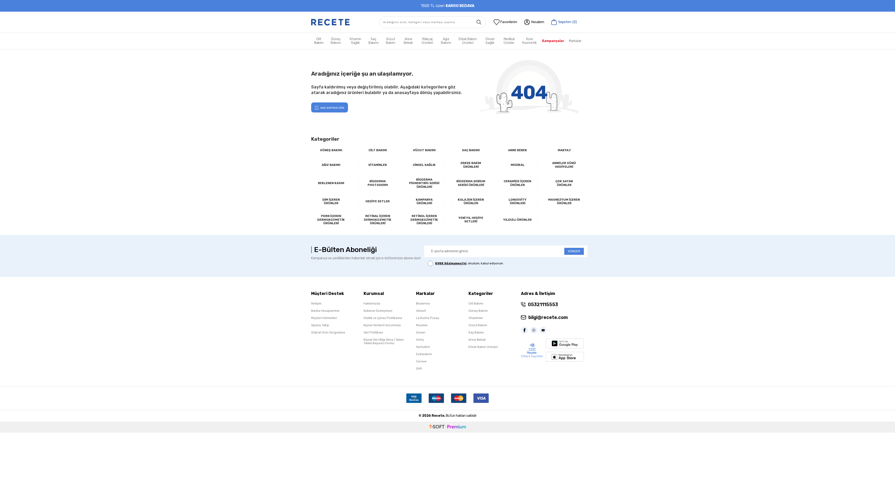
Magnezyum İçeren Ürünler (564, 201)
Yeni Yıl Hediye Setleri (470, 219)
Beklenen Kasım (331, 183)
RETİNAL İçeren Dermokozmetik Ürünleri (377, 219)
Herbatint (423, 347)
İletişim (316, 303)
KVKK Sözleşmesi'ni (450, 263)
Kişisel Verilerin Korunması (382, 325)
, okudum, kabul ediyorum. (469, 263)
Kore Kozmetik (529, 41)
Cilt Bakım (319, 41)
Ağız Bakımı (446, 41)
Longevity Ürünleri (518, 201)
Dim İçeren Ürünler (331, 201)
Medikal (517, 165)
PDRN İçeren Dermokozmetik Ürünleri (331, 219)
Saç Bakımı (373, 41)
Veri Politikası (373, 332)
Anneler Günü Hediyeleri (564, 164)
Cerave (421, 361)
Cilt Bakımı (377, 150)
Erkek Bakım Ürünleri (468, 41)
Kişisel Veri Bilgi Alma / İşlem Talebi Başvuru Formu (384, 341)
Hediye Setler (377, 201)
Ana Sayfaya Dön (332, 107)
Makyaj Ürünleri (427, 41)
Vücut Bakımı (424, 150)
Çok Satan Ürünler (564, 183)
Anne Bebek (408, 41)
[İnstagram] (535, 330)
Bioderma (423, 303)
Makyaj (564, 150)
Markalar (575, 41)
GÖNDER (574, 251)
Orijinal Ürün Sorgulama (328, 332)
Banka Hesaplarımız (325, 310)
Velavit (421, 310)
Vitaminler (377, 165)
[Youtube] (544, 330)
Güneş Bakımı (336, 41)
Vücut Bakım (390, 41)
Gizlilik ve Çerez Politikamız (383, 318)
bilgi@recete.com (548, 317)
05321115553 (543, 304)
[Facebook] (525, 330)
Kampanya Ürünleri (424, 201)
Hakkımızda (372, 303)
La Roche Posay (427, 318)
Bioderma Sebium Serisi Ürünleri (470, 183)
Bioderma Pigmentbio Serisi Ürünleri (424, 183)
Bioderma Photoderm (378, 183)
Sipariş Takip (320, 325)
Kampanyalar (553, 41)
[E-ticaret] (447, 427)
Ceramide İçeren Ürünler (517, 183)
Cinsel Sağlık (489, 41)
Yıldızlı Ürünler (517, 219)
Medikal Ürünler (509, 41)
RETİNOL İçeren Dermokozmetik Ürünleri (424, 219)
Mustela (421, 325)
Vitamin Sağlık (355, 41)
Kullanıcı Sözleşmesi (378, 310)
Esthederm (424, 354)
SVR (419, 368)
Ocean (420, 332)
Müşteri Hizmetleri (324, 318)
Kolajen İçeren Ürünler (471, 201)
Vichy (420, 339)
